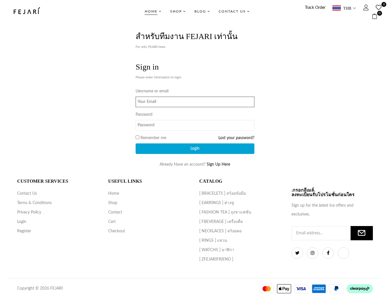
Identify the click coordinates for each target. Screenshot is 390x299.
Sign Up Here (218, 164)
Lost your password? (236, 138)
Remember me (153, 138)
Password (144, 115)
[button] (376, 16)
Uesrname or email (152, 91)
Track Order (315, 8)
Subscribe (362, 233)
